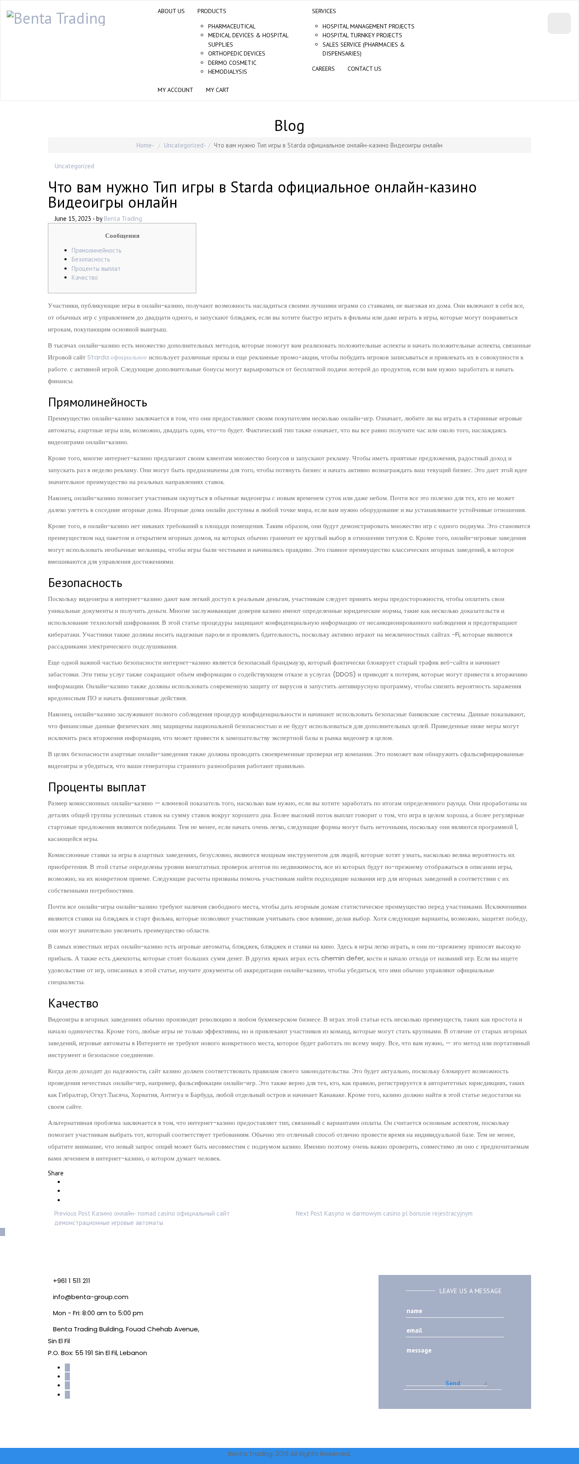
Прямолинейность (97, 250)
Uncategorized (183, 145)
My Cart (217, 90)
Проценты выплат (96, 268)
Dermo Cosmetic (232, 63)
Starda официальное (117, 357)
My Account (175, 90)
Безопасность (91, 259)
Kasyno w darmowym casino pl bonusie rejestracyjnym (398, 1213)
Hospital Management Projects (369, 26)
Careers (323, 68)
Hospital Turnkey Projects (362, 35)
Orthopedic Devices (236, 53)
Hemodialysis (227, 71)
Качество (85, 277)
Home (144, 145)
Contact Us (364, 68)
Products (212, 11)
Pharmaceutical (232, 26)
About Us (171, 11)
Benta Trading (123, 218)
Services (324, 11)
